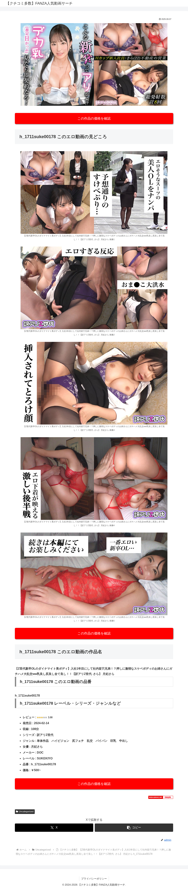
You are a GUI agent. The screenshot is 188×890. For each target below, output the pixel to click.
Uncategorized (26, 811)
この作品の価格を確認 (94, 118)
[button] (134, 828)
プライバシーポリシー (94, 878)
